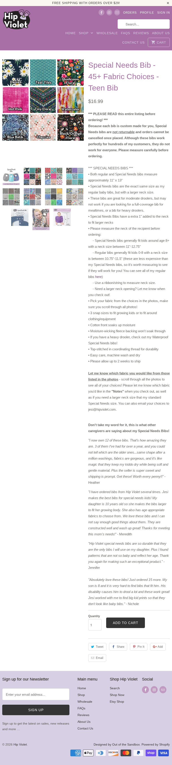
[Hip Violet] (16, 20)
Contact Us (133, 42)
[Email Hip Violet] (117, 12)
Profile (147, 12)
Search (115, 688)
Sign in (163, 12)
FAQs (125, 33)
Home (70, 33)
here (98, 277)
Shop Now (117, 695)
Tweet (99, 646)
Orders (130, 12)
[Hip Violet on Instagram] (109, 12)
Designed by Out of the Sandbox (117, 744)
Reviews (141, 33)
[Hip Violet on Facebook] (101, 12)
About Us (161, 33)
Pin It (141, 646)
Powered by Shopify (156, 744)
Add (160, 646)
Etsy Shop (117, 701)
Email (99, 658)
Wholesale (107, 33)
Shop (84, 33)
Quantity (94, 616)
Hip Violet (20, 744)
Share (120, 646)
